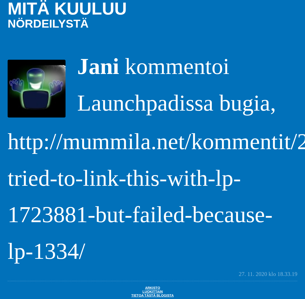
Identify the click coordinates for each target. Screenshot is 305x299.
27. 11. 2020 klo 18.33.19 (268, 274)
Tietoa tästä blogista (152, 295)
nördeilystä (48, 23)
